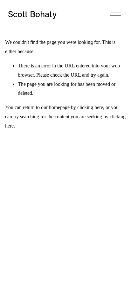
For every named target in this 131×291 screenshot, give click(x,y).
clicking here (90, 107)
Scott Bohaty (32, 13)
